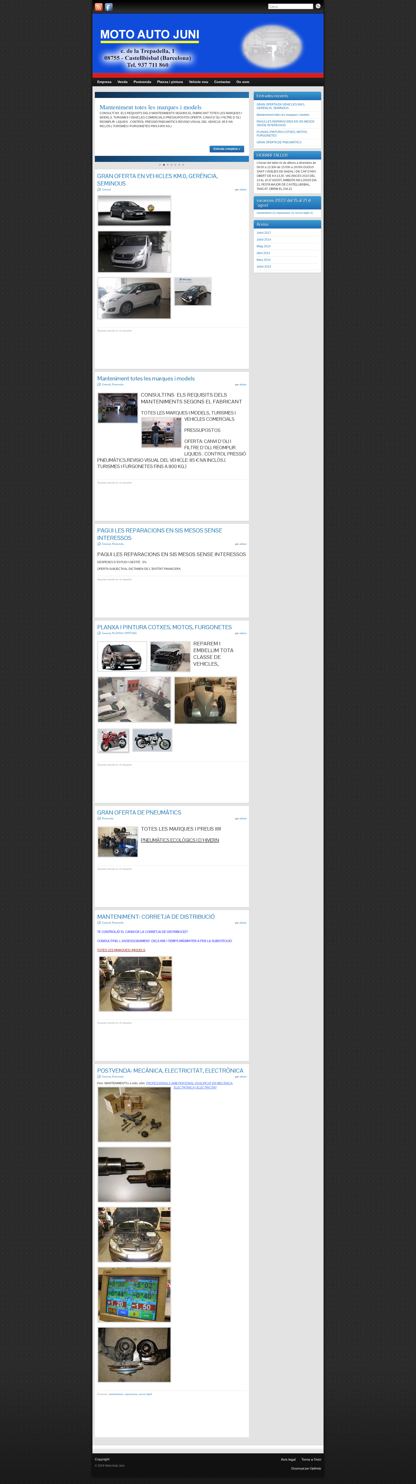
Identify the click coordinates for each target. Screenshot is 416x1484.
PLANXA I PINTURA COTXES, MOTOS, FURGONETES (164, 627)
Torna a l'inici (311, 1459)
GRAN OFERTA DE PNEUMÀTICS (139, 812)
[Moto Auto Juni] (109, 7)
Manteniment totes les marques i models (151, 107)
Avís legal (288, 1459)
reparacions (131, 1394)
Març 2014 (264, 260)
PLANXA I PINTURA (124, 633)
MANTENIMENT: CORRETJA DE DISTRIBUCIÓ (156, 916)
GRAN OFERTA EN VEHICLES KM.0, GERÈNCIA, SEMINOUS (281, 106)
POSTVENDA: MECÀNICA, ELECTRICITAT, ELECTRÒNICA (170, 1070)
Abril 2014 (263, 253)
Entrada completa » (227, 149)
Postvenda (118, 384)
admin (243, 189)
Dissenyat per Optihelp (306, 1468)
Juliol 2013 (264, 266)
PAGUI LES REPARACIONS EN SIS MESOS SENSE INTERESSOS (285, 123)
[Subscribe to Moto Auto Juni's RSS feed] (99, 7)
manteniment (116, 1394)
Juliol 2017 (264, 233)
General (106, 189)
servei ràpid (145, 1394)
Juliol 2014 (264, 239)
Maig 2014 (264, 246)
